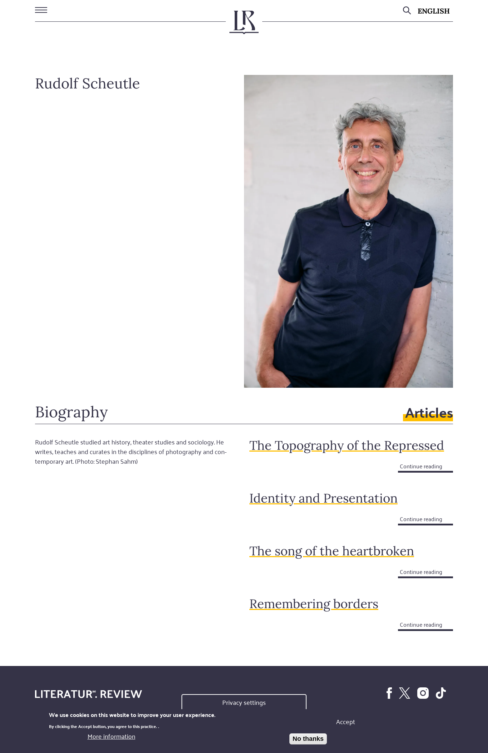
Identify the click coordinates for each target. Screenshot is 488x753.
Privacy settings (244, 702)
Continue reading (421, 466)
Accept (345, 721)
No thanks (308, 738)
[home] (244, 25)
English (434, 10)
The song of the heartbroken (331, 551)
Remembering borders (313, 604)
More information (111, 736)
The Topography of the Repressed (346, 445)
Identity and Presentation (323, 498)
